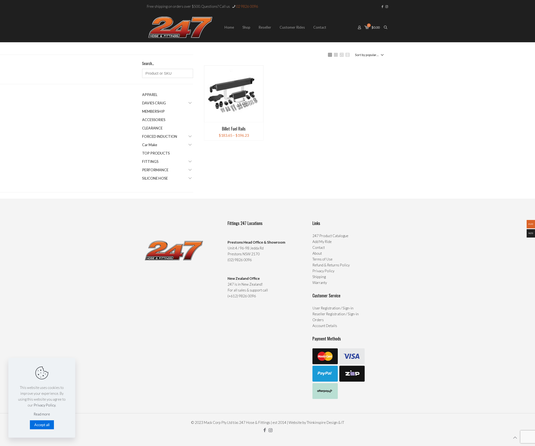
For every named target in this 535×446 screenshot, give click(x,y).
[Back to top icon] (515, 437)
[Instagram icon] (386, 6)
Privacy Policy (323, 271)
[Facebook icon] (382, 6)
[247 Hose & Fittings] (180, 27)
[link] (330, 54)
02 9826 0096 (247, 6)
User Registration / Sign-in (332, 308)
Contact (318, 247)
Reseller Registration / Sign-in (335, 314)
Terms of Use (322, 259)
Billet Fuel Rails (234, 128)
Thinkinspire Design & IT (325, 422)
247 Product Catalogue (330, 236)
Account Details (324, 325)
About (317, 253)
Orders (318, 320)
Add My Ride (322, 241)
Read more (42, 414)
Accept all (42, 425)
